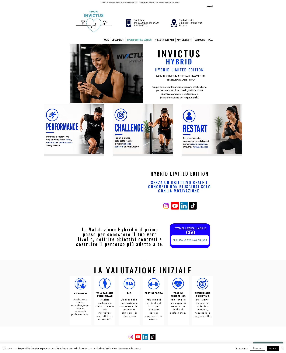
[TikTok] (193, 206)
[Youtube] (175, 206)
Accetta (272, 348)
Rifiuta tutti (257, 348)
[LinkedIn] (184, 206)
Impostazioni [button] (242, 348)
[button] (200, 40)
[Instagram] (166, 206)
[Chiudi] (282, 348)
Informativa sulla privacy (129, 348)
